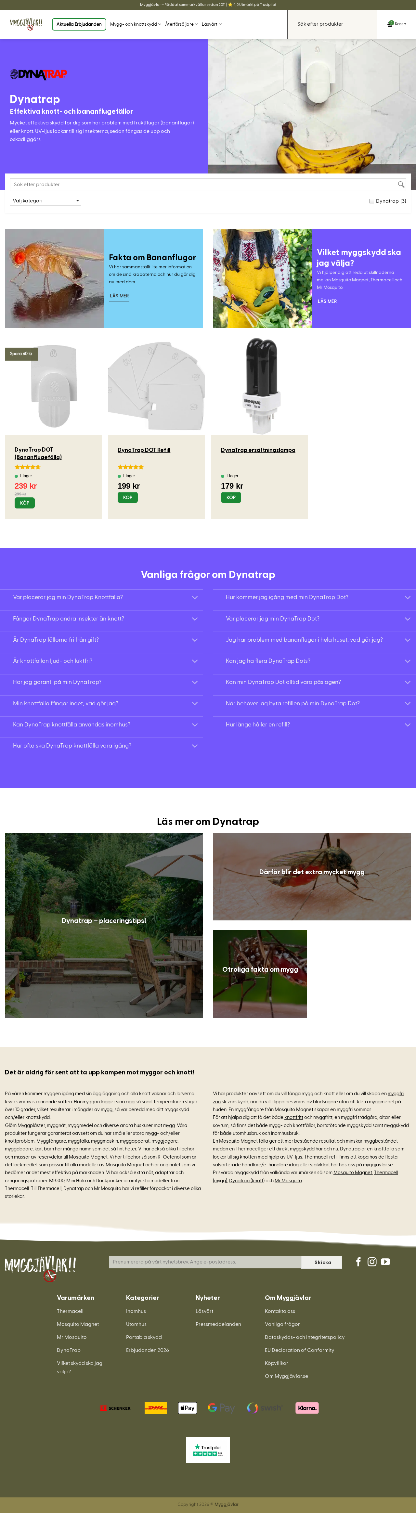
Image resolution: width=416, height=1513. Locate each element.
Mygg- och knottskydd (133, 24)
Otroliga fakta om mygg (260, 969)
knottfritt (293, 1117)
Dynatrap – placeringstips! (104, 920)
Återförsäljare (179, 24)
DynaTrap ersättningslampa (258, 449)
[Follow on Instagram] (372, 1263)
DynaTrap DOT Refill (144, 449)
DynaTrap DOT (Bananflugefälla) (38, 453)
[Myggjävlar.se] (26, 24)
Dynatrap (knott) (247, 1180)
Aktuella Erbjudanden (79, 24)
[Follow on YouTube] (385, 1263)
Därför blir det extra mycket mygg (312, 871)
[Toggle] (195, 598)
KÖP (24, 503)
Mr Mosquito (288, 1180)
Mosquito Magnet (238, 1141)
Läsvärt (209, 24)
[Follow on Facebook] (358, 1263)
